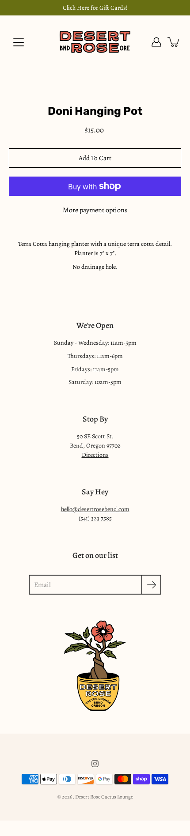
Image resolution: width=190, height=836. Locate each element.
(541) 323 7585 (95, 518)
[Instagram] (95, 763)
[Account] (156, 42)
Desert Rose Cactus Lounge (104, 796)
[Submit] (151, 585)
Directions (95, 455)
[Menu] (18, 42)
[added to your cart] (174, 42)
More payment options (95, 210)
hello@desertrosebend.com (95, 509)
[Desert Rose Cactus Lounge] (95, 42)
